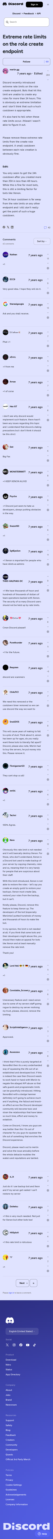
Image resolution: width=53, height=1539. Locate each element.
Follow (26, 62)
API (39, 13)
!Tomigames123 (17, 766)
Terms (9, 1475)
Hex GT (13, 406)
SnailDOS (14, 722)
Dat (11, 447)
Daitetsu (14, 1207)
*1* (11, 1257)
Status (9, 1369)
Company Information (17, 1504)
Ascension (15, 1052)
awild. (13, 791)
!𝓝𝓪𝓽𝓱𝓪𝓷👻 (15, 332)
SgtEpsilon (15, 551)
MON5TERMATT (18, 472)
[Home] (13, 5)
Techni (13, 815)
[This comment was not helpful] (47, 263)
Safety (9, 1425)
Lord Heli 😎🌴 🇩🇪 (19, 966)
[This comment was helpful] (47, 254)
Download (11, 1360)
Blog (8, 1430)
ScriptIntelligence (19, 1027)
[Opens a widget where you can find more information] (42, 1534)
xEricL (13, 357)
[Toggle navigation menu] (48, 5)
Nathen (13, 255)
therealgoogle (17, 304)
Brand (9, 1400)
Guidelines (11, 1490)
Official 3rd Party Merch (18, 1459)
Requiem (14, 667)
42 (48, 227)
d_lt (12, 1177)
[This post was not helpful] (47, 79)
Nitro (8, 1365)
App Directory (13, 1374)
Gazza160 (14, 526)
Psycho (13, 496)
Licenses (10, 1499)
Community (11, 1445)
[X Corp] (8, 227)
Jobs (8, 1395)
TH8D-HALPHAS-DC (13, 581)
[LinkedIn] (12, 227)
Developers (12, 1450)
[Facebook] (4, 227)
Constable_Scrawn (19, 990)
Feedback (29, 13)
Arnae (13, 382)
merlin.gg (14, 70)
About (9, 1390)
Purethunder (16, 643)
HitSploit (14, 1233)
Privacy (9, 1480)
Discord (16, 13)
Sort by (41, 241)
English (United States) (21, 1331)
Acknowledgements (16, 1495)
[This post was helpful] (47, 70)
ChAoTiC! (14, 692)
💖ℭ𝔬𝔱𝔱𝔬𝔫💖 (15, 618)
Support (10, 1420)
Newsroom (11, 1405)
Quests (9, 1455)
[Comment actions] (47, 268)
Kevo (12, 840)
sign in (11, 1293)
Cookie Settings (14, 1485)
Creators (10, 1440)
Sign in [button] (34, 4)
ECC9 (12, 279)
